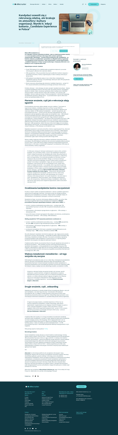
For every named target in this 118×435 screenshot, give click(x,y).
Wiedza (55, 4)
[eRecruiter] (19, 4)
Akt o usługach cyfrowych (48, 402)
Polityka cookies (45, 400)
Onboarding (44, 419)
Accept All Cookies (63, 50)
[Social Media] (25, 428)
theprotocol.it (62, 419)
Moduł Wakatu (45, 422)
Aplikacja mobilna (29, 420)
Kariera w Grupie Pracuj (47, 397)
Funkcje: (27, 412)
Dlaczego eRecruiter (34, 4)
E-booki (26, 397)
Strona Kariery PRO (29, 417)
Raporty (26, 398)
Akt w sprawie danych (47, 403)
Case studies (28, 400)
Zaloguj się (103, 4)
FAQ (26, 406)
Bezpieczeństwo (28, 422)
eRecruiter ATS (28, 393)
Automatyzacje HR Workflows (31, 416)
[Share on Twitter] (35, 376)
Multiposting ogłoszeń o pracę (49, 414)
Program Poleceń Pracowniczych (49, 417)
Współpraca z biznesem (30, 414)
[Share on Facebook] (33, 376)
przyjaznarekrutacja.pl (64, 422)
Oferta (49, 4)
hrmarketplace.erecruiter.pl (65, 417)
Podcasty (27, 402)
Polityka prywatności (46, 398)
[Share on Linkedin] (38, 376)
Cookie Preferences (46, 405)
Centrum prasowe (28, 43)
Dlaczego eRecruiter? (30, 392)
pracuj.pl (61, 414)
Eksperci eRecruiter (29, 405)
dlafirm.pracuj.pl (62, 416)
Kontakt (61, 4)
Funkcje (43, 4)
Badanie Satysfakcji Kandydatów (49, 420)
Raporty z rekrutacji (29, 419)
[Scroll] (59, 43)
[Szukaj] (83, 4)
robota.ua (61, 420)
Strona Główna (21, 43)
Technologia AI (45, 416)
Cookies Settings (55, 50)
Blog (43, 393)
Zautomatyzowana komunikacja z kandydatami (32, 424)
